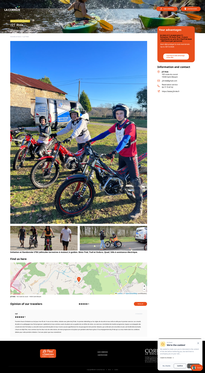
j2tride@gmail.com (169, 81)
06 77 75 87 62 (167, 87)
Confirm (180, 366)
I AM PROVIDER (102, 355)
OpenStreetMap (131, 293)
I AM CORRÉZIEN (102, 352)
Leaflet (119, 293)
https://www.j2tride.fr (170, 91)
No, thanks (166, 366)
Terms (109, 369)
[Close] (198, 343)
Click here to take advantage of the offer (175, 56)
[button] (78, 278)
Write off (140, 304)
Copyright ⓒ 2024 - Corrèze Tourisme (96, 369)
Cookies (116, 369)
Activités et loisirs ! (16, 37)
